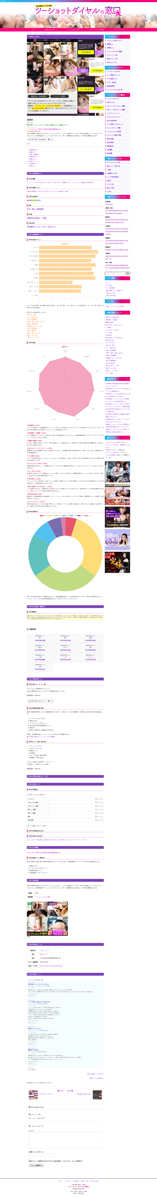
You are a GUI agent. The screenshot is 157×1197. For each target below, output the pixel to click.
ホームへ (108, 283)
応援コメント (33, 166)
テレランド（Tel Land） (113, 452)
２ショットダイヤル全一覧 (114, 89)
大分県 (109, 268)
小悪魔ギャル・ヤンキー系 (113, 358)
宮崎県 (115, 268)
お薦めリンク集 (110, 293)
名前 (65, 1152)
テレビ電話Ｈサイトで (113, 75)
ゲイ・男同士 (109, 373)
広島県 (126, 256)
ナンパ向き (109, 332)
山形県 (115, 213)
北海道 (109, 210)
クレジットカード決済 (33, 840)
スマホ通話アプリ (112, 78)
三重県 (109, 240)
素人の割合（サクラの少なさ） (115, 337)
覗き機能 (109, 153)
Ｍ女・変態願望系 (111, 360)
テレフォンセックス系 (54, 191)
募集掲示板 (110, 146)
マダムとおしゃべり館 (112, 442)
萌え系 (109, 180)
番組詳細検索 (111, 86)
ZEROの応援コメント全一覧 (95, 1074)
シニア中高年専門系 (113, 177)
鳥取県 (109, 256)
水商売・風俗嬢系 (111, 355)
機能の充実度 (109, 322)
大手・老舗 (31, 209)
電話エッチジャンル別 (114, 158)
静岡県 (126, 231)
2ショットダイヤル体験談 (96, 29)
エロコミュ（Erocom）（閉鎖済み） (116, 445)
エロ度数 (108, 327)
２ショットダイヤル (113, 98)
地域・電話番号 (34, 154)
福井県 (126, 229)
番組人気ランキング (51, 29)
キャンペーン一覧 (112, 55)
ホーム (34, 29)
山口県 (109, 259)
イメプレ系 (44, 191)
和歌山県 (121, 243)
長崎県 (120, 265)
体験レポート (33, 159)
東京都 (115, 222)
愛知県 (109, 234)
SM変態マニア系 (36, 191)
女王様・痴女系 (110, 363)
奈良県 (115, 243)
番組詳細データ (34, 150)
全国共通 (109, 204)
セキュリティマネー (70, 840)
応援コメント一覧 (112, 58)
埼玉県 (126, 220)
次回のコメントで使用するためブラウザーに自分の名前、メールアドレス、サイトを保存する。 (56, 1161)
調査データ (33, 152)
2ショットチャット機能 (114, 127)
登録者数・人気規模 (111, 320)
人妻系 (29, 191)
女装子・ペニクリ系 (111, 370)
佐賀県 (115, 265)
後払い (42, 840)
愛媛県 (120, 250)
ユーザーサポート (111, 342)
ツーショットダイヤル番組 (42, 897)
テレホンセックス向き (112, 330)
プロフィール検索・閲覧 (114, 135)
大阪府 (126, 240)
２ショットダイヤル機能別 (116, 95)
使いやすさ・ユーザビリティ (114, 325)
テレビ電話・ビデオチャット (115, 124)
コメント (31, 1130)
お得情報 (32, 163)
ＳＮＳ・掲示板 (111, 82)
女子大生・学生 (110, 345)
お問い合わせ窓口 (111, 295)
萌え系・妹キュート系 (112, 365)
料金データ (33, 161)
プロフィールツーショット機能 (75, 182)
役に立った (32, 996)
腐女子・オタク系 (111, 368)
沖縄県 (127, 268)
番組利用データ (34, 156)
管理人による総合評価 (112, 317)
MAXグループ (44, 954)
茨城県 (109, 220)
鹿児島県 (121, 268)
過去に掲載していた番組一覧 (114, 290)
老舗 (45, 218)
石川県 (120, 229)
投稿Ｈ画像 (110, 138)
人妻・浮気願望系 (111, 350)
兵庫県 (109, 243)
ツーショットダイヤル (33, 182)
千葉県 (109, 222)
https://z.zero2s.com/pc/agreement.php (51, 966)
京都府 (120, 240)
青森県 (115, 210)
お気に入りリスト (112, 62)
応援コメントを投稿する (96, 1078)
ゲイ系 (109, 191)
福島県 (120, 213)
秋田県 (109, 213)
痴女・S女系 (64, 191)
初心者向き (109, 335)
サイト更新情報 (110, 288)
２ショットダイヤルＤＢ (115, 67)
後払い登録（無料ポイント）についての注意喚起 (41, 736)
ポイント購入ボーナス (50, 227)
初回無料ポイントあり (34, 227)
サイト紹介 (109, 285)
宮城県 (126, 210)
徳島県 (109, 250)
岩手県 (120, 210)
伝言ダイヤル (44, 182)
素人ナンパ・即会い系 (113, 166)
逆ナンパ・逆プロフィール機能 (57, 182)
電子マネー (55, 840)
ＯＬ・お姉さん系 (111, 348)
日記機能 (109, 149)
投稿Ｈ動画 (110, 142)
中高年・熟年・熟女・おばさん (115, 353)
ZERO (29, 982)
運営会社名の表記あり (34, 218)
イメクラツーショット (113, 113)
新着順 (110, 44)
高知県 (126, 250)
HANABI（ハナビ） (111, 450)
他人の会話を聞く (89, 182)
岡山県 (120, 256)
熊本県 (126, 265)
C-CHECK (62, 840)
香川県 (115, 250)
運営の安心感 (109, 340)
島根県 (115, 256)
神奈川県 (121, 222)
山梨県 (109, 231)
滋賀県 (115, 240)
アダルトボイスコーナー (114, 117)
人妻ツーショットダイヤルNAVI (115, 306)
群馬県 (120, 220)
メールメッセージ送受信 (114, 131)
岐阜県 (120, 231)
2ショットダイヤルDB (73, 29)
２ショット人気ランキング (114, 40)
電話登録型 (40, 209)
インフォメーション (119, 29)
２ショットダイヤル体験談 (114, 51)
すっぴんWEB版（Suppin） (113, 455)
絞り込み (32, 982)
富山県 (115, 229)
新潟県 (109, 229)
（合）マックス (44, 950)
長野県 (115, 231)
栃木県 (115, 220)
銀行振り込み (48, 840)
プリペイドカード (82, 840)
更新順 (110, 47)
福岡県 (109, 265)
